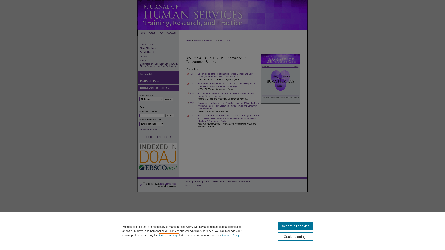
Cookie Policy (231, 235)
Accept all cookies (295, 226)
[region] (222, 231)
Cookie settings (168, 235)
